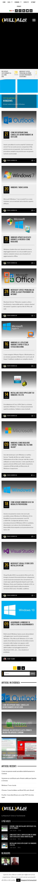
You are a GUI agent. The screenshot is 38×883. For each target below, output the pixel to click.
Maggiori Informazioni (28, 880)
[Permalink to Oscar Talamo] (15, 861)
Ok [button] (18, 880)
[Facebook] (16, 10)
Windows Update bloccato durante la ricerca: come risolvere (21, 239)
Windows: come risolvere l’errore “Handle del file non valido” (21, 444)
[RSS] (23, 10)
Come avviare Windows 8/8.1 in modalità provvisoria (22, 503)
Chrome (5, 726)
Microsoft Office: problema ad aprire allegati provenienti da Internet (13, 73)
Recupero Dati (13, 702)
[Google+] (20, 10)
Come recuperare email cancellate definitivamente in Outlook (22, 134)
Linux (11, 726)
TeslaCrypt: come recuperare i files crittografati (16, 756)
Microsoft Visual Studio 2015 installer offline (22, 564)
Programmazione (21, 726)
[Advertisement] (19, 45)
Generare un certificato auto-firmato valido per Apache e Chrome (17, 731)
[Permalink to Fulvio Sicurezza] (6, 861)
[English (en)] (13, 10)
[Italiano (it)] (10, 10)
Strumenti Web (8, 727)
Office (5, 702)
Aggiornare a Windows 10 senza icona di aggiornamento (22, 623)
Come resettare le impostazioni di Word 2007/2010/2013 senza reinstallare (23, 835)
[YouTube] (31, 10)
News (4, 753)
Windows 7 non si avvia (19, 187)
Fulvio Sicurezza (12, 160)
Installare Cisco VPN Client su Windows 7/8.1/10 (22, 393)
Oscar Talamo (11, 659)
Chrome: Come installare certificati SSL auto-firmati (18, 790)
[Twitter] (27, 10)
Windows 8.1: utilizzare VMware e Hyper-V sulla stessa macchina (20, 344)
